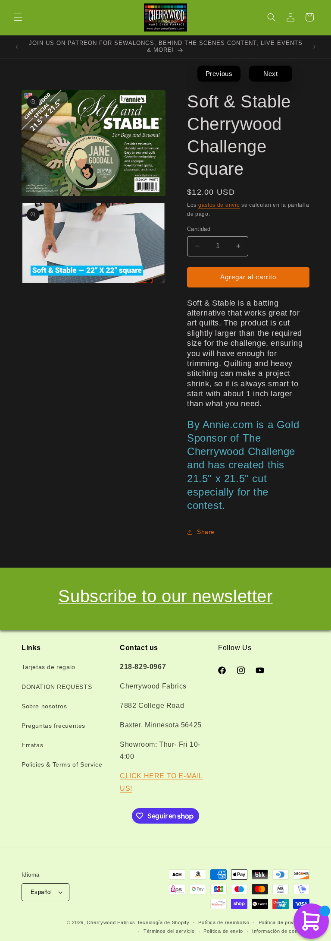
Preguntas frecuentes (53, 725)
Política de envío (223, 931)
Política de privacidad (284, 922)
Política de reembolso (224, 922)
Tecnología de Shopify (163, 922)
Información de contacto (280, 931)
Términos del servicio (169, 931)
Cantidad (198, 229)
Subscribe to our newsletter (165, 596)
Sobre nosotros (44, 706)
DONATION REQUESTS (57, 686)
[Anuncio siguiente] (314, 46)
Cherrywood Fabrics (111, 922)
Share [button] (206, 531)
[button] (18, 17)
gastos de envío (219, 205)
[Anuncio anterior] (16, 46)
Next (270, 73)
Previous (219, 73)
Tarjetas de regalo (48, 666)
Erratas (32, 745)
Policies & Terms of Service (62, 764)
